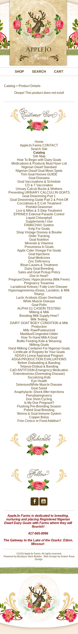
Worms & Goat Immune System (39, 413)
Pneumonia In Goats (39, 247)
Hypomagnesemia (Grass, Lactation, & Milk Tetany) (39, 292)
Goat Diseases (39, 178)
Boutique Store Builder (29, 556)
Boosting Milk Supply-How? (39, 315)
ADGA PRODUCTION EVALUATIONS (39, 359)
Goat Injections (39, 254)
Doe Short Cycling (39, 399)
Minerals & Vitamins (39, 243)
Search (39, 71)
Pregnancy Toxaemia (39, 283)
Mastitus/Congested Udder (39, 334)
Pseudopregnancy (39, 395)
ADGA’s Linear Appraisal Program (39, 355)
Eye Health (39, 381)
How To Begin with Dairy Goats (39, 160)
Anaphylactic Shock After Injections (39, 392)
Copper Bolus (39, 417)
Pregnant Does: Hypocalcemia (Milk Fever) (39, 279)
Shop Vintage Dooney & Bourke (39, 232)
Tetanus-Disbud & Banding (39, 366)
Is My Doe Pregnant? (39, 402)
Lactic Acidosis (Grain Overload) (39, 297)
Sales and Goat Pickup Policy (39, 272)
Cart (58, 71)
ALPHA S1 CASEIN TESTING (39, 308)
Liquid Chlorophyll (39, 218)
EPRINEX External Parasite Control (39, 214)
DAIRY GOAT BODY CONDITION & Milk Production (39, 324)
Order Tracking (39, 236)
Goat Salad (39, 388)
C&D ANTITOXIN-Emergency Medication (39, 370)
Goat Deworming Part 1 (39, 196)
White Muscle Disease (39, 301)
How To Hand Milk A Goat (39, 337)
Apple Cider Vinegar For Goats (39, 250)
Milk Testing (39, 319)
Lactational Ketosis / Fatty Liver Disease (39, 286)
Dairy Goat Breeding (39, 268)
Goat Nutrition (39, 239)
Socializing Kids (39, 377)
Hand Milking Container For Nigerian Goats (39, 348)
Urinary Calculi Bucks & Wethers (39, 189)
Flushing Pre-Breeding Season (39, 406)
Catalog (9, 86)
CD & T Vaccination (39, 185)
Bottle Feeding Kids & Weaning (39, 341)
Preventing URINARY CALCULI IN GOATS (39, 192)
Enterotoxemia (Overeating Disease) (39, 373)
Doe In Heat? (39, 276)
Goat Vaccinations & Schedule (39, 181)
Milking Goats (39, 344)
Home (39, 141)
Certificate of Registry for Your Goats (39, 352)
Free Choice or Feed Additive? (39, 421)
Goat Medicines (39, 257)
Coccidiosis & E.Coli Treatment (39, 203)
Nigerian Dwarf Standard (39, 167)
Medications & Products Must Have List (39, 163)
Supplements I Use (39, 221)
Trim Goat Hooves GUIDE (39, 174)
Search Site (39, 149)
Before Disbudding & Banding (39, 363)
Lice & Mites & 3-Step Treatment (39, 210)
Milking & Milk (39, 312)
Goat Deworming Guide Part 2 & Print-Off (39, 199)
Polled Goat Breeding (39, 410)
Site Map (39, 156)
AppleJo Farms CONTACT (39, 145)
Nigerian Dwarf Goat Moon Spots (39, 170)
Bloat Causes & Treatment (39, 265)
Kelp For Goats (39, 228)
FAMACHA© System (39, 225)
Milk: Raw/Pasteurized (39, 330)
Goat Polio (39, 305)
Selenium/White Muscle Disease (39, 384)
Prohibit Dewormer (39, 207)
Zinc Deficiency (39, 261)
